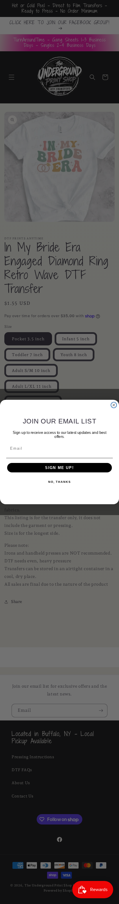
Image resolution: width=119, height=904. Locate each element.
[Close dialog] (114, 405)
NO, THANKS (59, 482)
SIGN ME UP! (59, 468)
